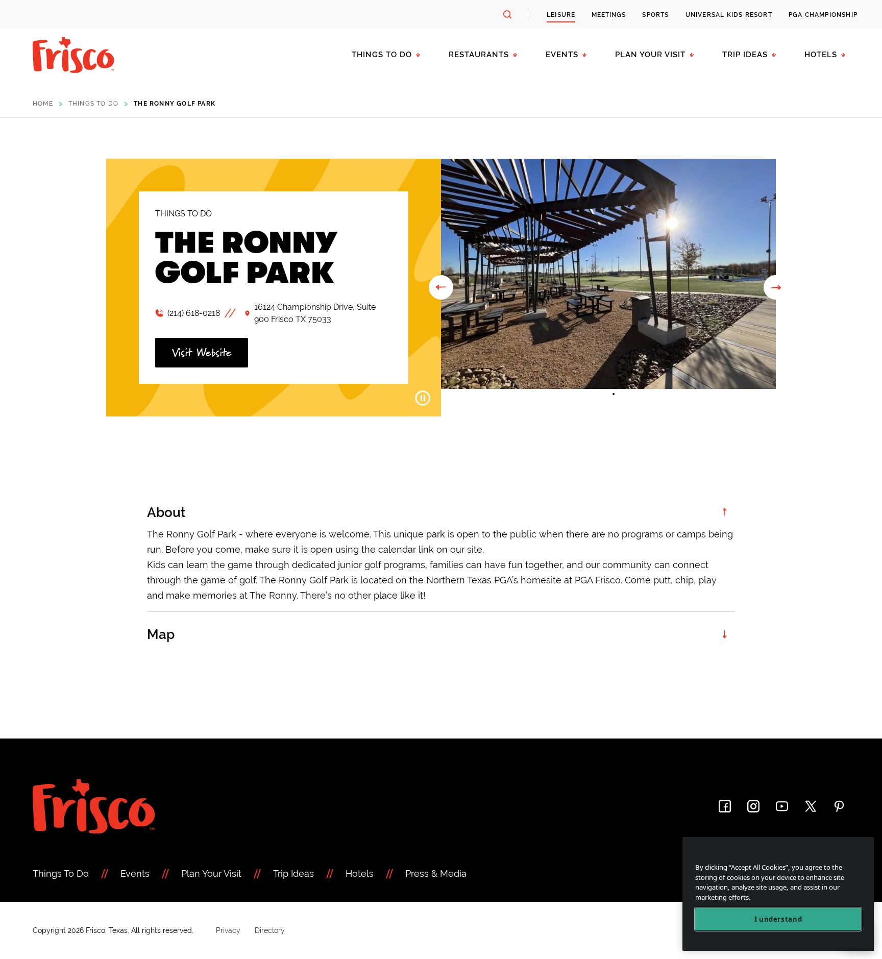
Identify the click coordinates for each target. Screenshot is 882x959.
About (166, 512)
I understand (778, 919)
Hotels (820, 54)
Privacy (228, 930)
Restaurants (479, 54)
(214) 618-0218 (193, 313)
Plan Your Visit (650, 54)
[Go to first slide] (776, 287)
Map (161, 634)
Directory (270, 930)
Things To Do (61, 873)
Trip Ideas (745, 54)
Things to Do (382, 54)
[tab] (603, 394)
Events (562, 54)
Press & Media (436, 873)
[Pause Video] (422, 398)
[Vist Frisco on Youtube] (782, 806)
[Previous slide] (441, 287)
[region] (778, 894)
